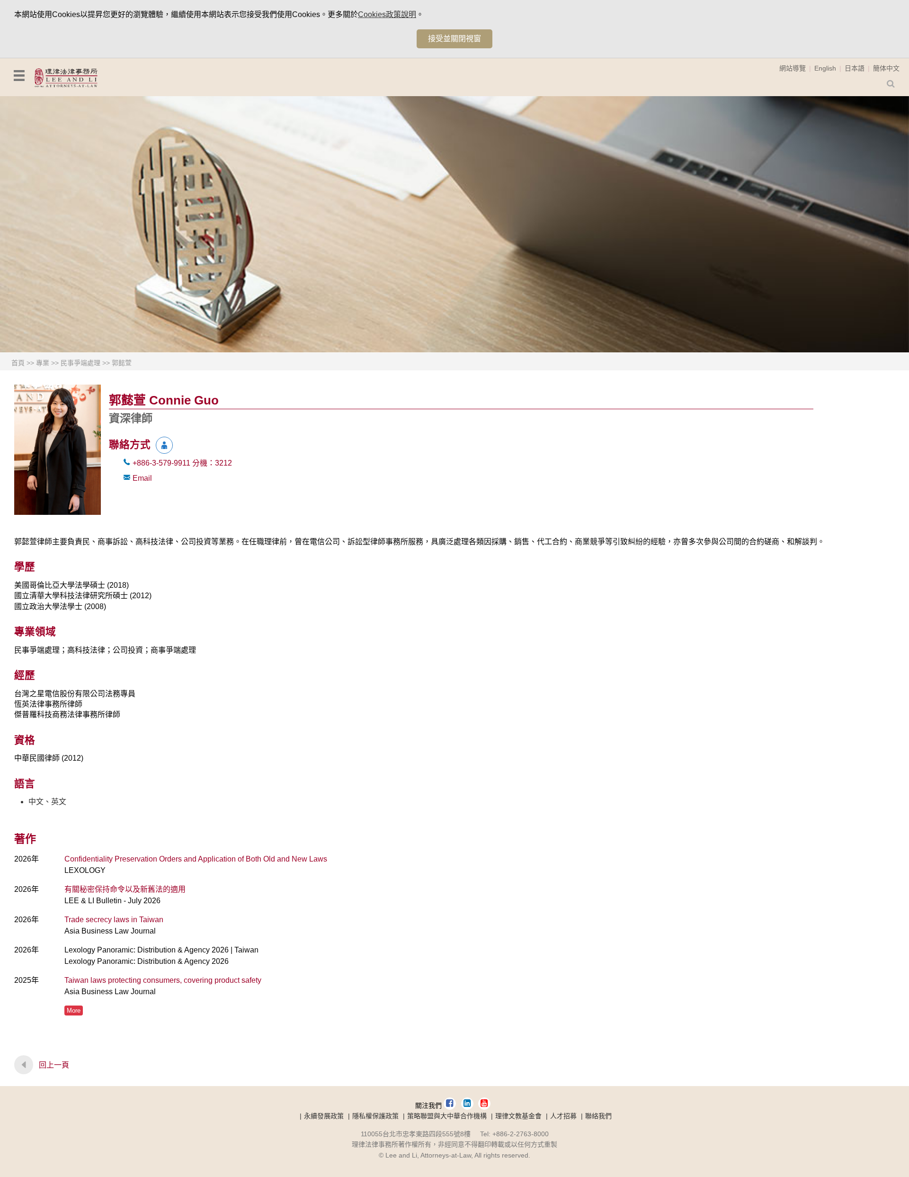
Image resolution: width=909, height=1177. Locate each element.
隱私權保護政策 (375, 1116)
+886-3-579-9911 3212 (182, 463)
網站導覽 (792, 68)
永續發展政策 (324, 1116)
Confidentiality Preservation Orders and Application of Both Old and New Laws (195, 859)
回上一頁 (54, 1065)
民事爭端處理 (80, 363)
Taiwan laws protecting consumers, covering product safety (162, 980)
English (825, 68)
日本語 (854, 68)
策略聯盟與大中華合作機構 (447, 1116)
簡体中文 (886, 68)
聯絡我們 (598, 1116)
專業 (42, 363)
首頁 (18, 363)
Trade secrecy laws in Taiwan (113, 920)
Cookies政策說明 (387, 14)
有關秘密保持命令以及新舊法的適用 (125, 889)
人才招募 (563, 1116)
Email (142, 478)
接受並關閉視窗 (454, 39)
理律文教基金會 (518, 1116)
